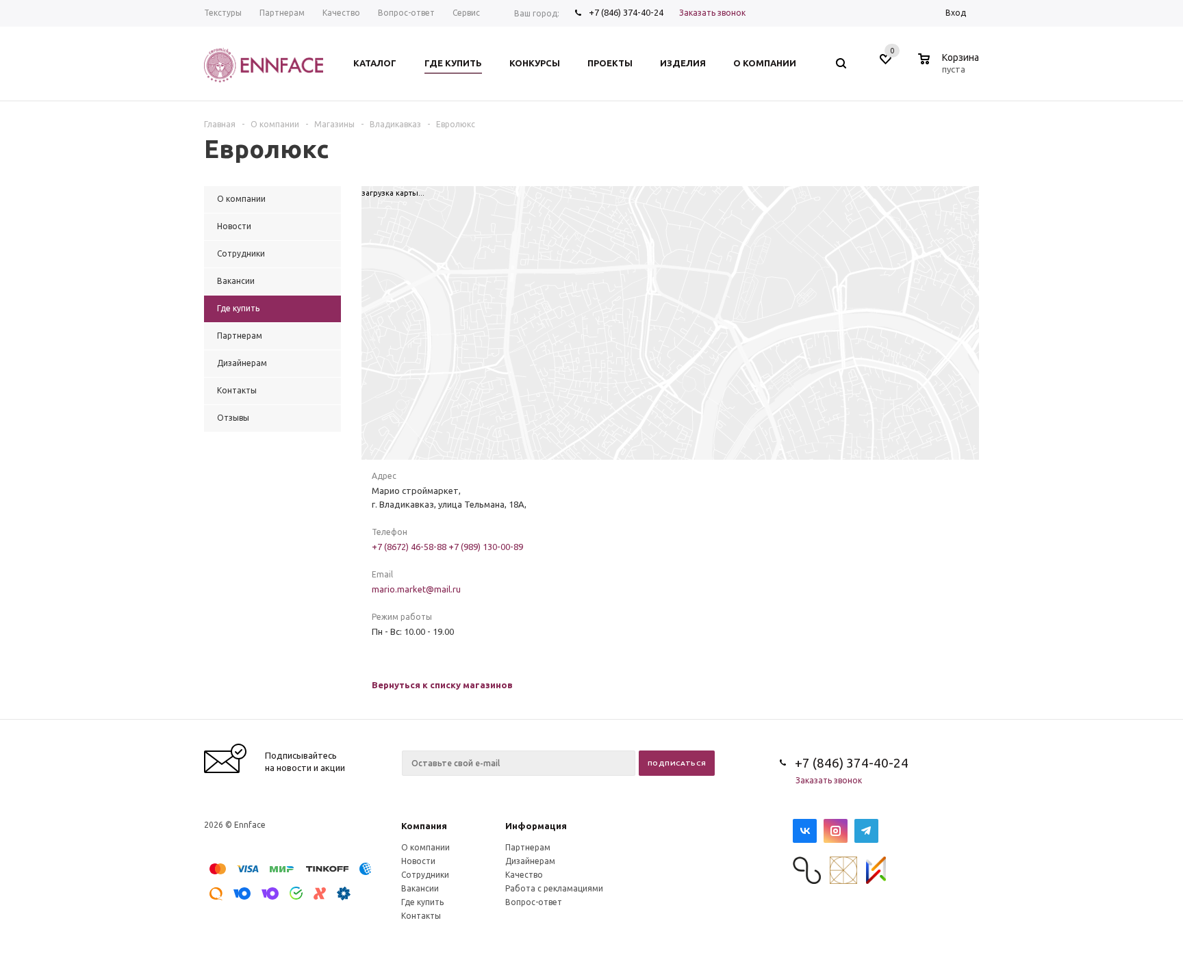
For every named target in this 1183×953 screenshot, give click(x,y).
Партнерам (527, 847)
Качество (524, 874)
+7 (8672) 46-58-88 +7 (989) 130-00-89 (447, 546)
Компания (424, 826)
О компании (425, 847)
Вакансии (420, 888)
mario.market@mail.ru (416, 589)
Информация (536, 826)
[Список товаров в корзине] (950, 67)
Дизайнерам (530, 861)
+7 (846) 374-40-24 (626, 12)
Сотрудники (425, 874)
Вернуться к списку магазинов (442, 685)
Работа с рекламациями (554, 888)
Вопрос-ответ (533, 902)
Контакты (421, 915)
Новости (418, 861)
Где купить (422, 902)
